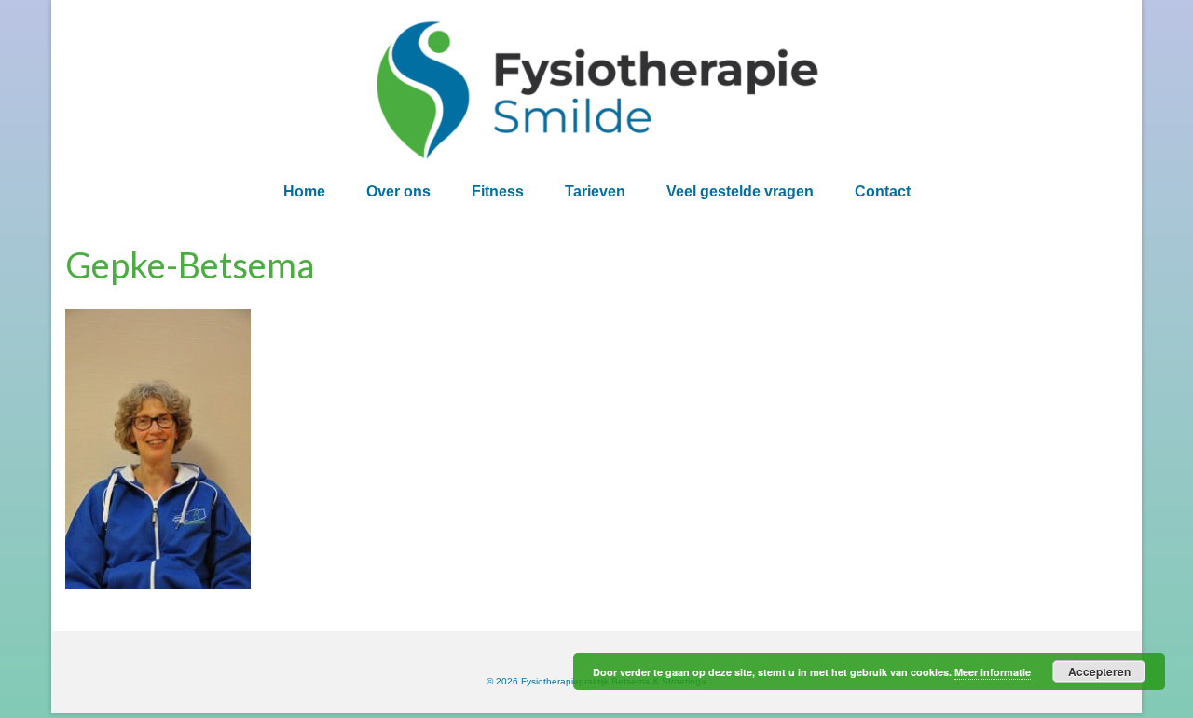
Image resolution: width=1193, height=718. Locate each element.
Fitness (498, 191)
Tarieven (595, 191)
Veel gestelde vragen (740, 191)
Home (304, 191)
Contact (883, 191)
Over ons (398, 191)
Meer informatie (992, 672)
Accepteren (1099, 671)
